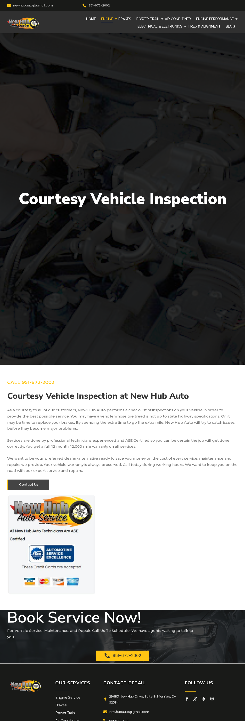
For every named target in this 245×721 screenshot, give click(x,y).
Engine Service (67, 697)
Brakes (61, 705)
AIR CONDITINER (178, 19)
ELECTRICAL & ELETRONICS (160, 26)
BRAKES (124, 19)
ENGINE (107, 19)
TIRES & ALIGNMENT (204, 26)
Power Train (65, 713)
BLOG (230, 26)
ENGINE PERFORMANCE (215, 19)
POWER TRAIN (148, 19)
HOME (91, 19)
